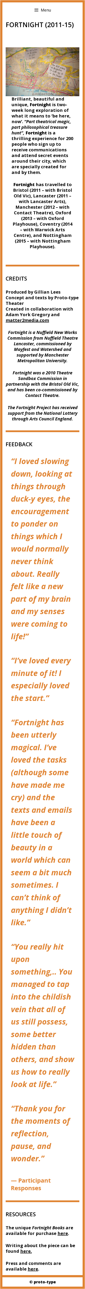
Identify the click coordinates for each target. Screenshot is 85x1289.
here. (26, 1251)
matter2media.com (27, 320)
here (63, 1233)
